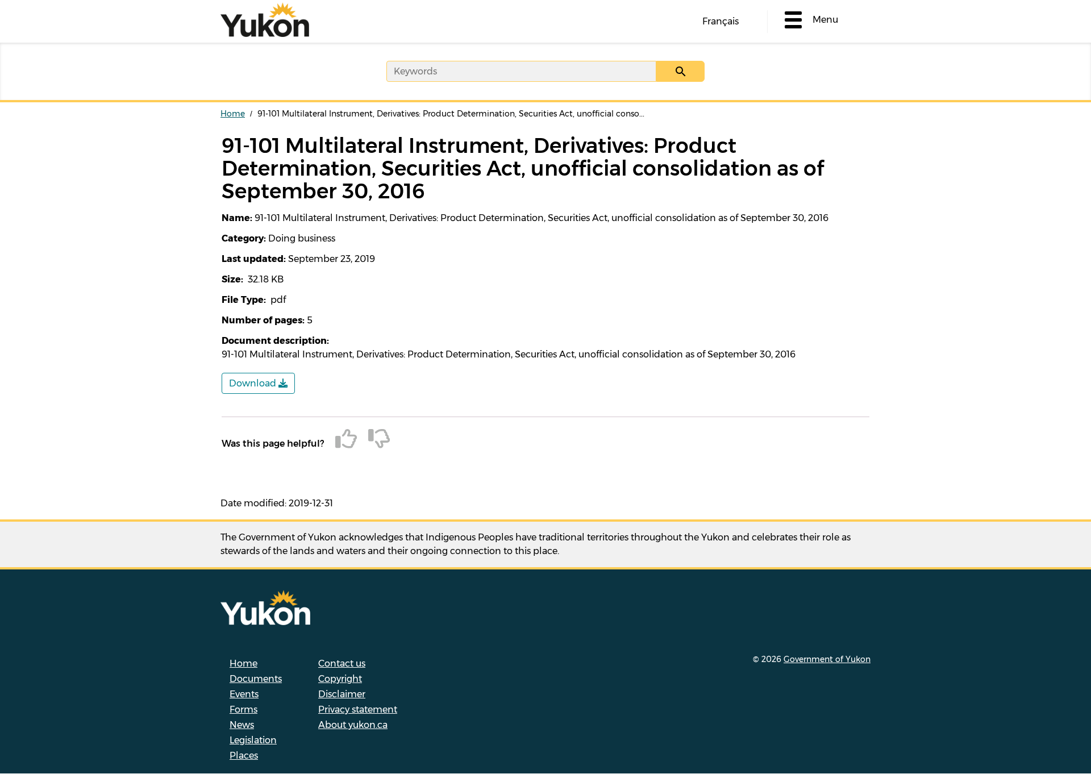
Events (244, 694)
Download (253, 383)
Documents (256, 678)
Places (244, 755)
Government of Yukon (827, 659)
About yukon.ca (353, 724)
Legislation (253, 740)
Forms (243, 709)
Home (232, 114)
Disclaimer (341, 694)
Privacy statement (357, 709)
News (242, 724)
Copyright (340, 678)
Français (720, 21)
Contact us (341, 663)
